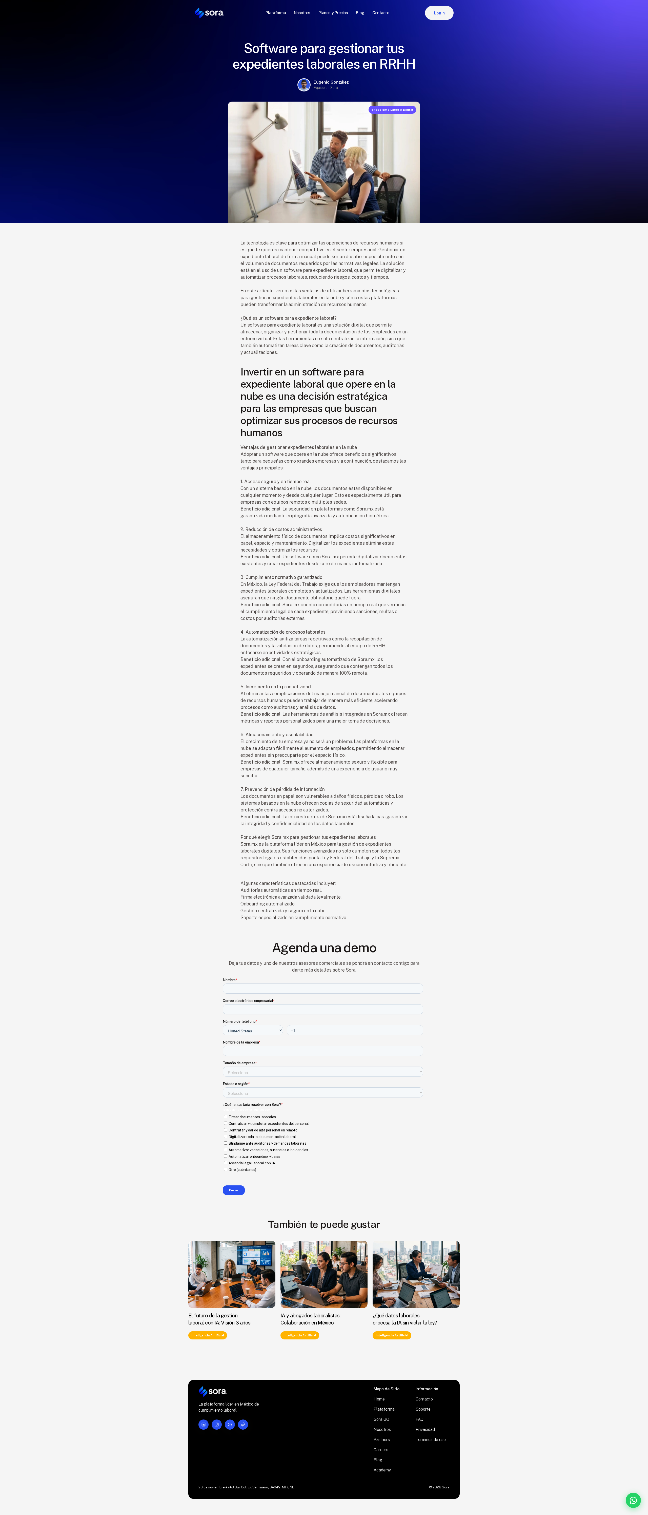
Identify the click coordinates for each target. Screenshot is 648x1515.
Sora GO (381, 1419)
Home (379, 1399)
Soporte (423, 1409)
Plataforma (384, 1409)
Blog (378, 1459)
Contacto (424, 1399)
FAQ (419, 1419)
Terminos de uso (431, 1439)
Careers (381, 1449)
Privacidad (425, 1429)
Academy (382, 1470)
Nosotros (382, 1429)
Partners (382, 1439)
